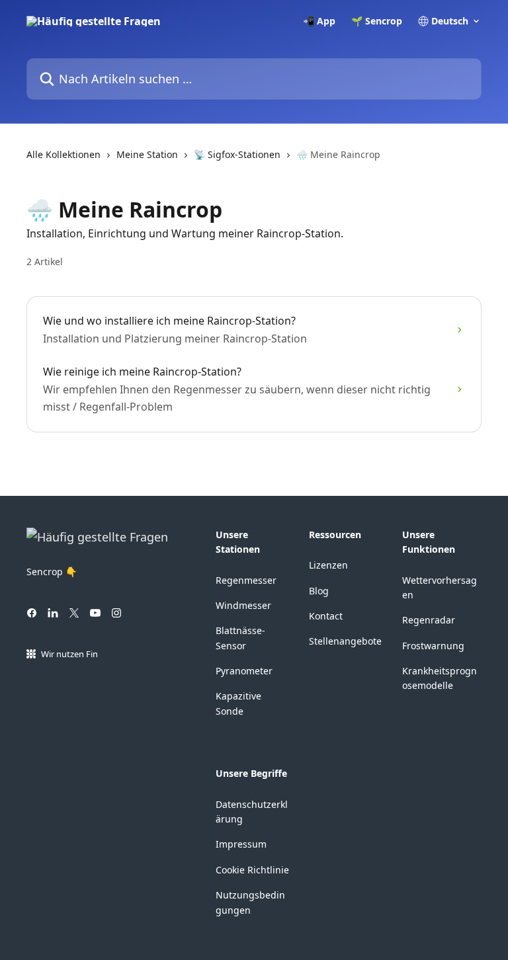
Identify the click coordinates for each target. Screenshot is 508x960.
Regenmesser (246, 580)
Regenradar (428, 620)
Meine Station (147, 154)
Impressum (241, 844)
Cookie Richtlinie (252, 869)
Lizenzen (328, 565)
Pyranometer (244, 670)
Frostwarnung (433, 645)
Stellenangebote (345, 641)
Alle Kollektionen (63, 154)
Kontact (326, 616)
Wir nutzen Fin (69, 654)
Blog (319, 590)
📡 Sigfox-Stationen (237, 154)
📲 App (319, 21)
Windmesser (243, 605)
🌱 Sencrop (376, 21)
